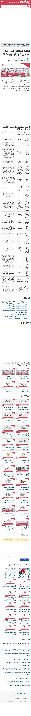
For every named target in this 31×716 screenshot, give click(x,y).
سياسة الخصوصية (25, 696)
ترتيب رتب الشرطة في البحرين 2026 (20, 685)
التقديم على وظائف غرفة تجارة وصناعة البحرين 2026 (16, 654)
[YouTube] (21, 693)
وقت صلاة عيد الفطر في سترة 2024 (17, 304)
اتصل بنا (17, 698)
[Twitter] (25, 693)
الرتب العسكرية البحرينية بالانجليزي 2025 (18, 681)
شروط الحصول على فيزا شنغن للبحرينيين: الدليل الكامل (16, 645)
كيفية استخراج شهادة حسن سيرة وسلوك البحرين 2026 (18, 664)
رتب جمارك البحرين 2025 (23, 678)
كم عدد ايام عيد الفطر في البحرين (17, 318)
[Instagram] (17, 693)
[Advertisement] (15, 26)
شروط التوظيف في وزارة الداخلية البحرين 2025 (16, 668)
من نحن (17, 696)
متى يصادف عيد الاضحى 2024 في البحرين (15, 316)
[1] (16, 134)
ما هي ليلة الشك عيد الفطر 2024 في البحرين (14, 302)
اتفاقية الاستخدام (25, 698)
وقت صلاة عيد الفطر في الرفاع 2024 (17, 308)
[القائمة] (2, 2)
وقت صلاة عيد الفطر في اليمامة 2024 (16, 306)
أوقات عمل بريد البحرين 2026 (22, 659)
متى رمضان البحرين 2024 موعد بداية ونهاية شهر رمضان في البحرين (15, 311)
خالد (13, 58)
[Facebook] (29, 693)
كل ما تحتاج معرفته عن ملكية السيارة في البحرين (16, 649)
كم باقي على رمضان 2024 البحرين (18, 314)
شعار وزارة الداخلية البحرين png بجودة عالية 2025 (17, 673)
